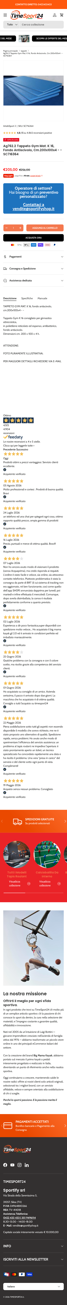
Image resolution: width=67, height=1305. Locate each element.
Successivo (22, 449)
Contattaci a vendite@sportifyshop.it (33, 206)
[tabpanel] (33, 352)
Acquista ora (34, 237)
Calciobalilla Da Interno (47, 874)
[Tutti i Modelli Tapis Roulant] (16, 854)
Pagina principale (10, 51)
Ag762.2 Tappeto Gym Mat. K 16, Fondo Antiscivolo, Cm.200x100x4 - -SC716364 (33, 54)
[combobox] (33, 24)
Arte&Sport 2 (9, 125)
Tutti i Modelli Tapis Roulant (17, 874)
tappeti (24, 51)
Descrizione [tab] (9, 298)
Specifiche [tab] (27, 298)
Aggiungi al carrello (45, 227)
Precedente (9, 449)
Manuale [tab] (42, 298)
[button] (61, 15)
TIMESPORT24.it (17, 1297)
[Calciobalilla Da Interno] (47, 854)
